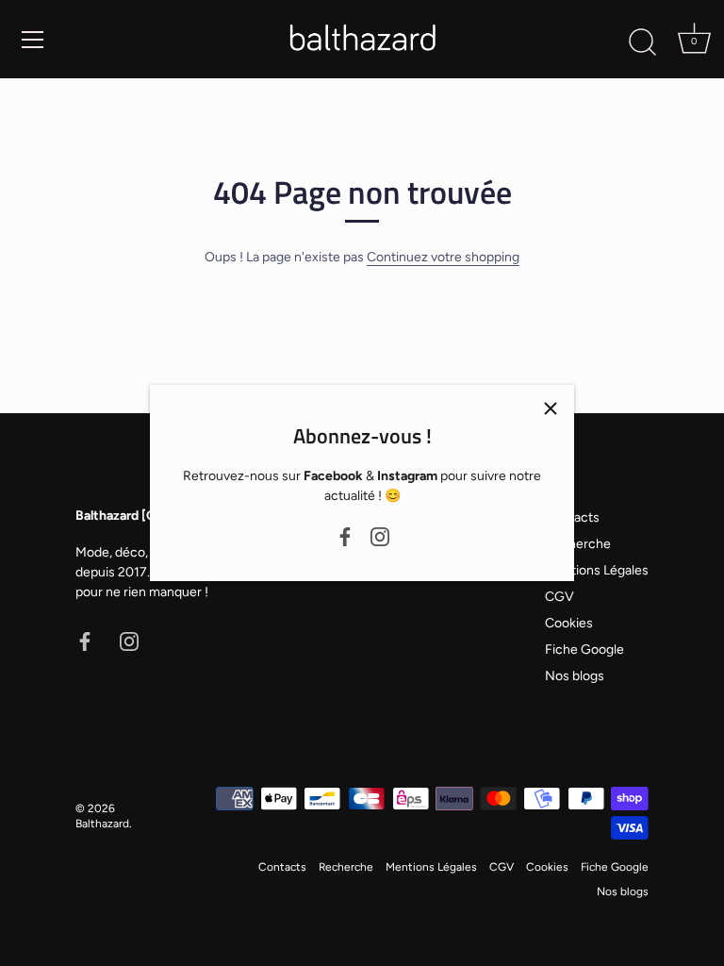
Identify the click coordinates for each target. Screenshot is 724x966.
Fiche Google (584, 649)
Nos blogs (574, 676)
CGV (559, 597)
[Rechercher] (642, 42)
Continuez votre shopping (443, 257)
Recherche (578, 544)
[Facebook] (345, 535)
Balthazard (102, 823)
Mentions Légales (597, 570)
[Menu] (33, 39)
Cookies (569, 623)
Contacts (282, 867)
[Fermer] (550, 408)
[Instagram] (379, 535)
